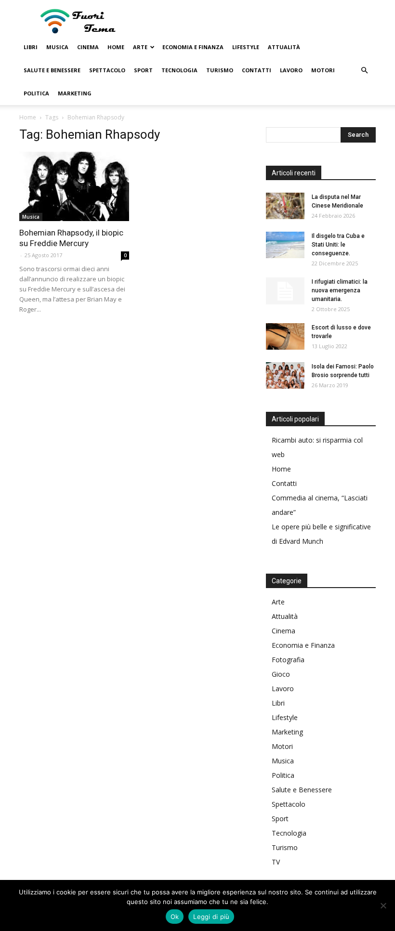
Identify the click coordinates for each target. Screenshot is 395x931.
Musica (57, 47)
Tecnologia (179, 70)
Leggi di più (211, 916)
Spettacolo (107, 70)
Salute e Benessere (52, 70)
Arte (140, 47)
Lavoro (291, 70)
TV (276, 861)
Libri (31, 47)
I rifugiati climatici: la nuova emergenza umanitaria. (340, 290)
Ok (175, 916)
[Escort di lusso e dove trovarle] (285, 336)
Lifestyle (245, 47)
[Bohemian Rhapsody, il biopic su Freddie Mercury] (74, 186)
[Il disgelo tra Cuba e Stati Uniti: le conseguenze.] (285, 245)
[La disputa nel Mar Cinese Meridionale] (285, 206)
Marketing (75, 93)
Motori (323, 70)
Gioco (281, 674)
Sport (143, 70)
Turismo (219, 70)
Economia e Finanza (193, 47)
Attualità (284, 47)
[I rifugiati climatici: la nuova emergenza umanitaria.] (285, 290)
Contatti (256, 70)
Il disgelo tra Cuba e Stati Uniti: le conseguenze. (338, 245)
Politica (36, 93)
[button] (364, 70)
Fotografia (288, 659)
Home (115, 47)
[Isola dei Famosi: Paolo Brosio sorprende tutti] (285, 375)
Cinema (88, 47)
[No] (383, 905)
